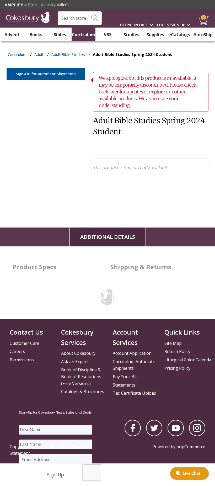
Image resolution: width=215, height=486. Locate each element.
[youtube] (176, 434)
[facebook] (133, 434)
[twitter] (154, 434)
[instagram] (197, 434)
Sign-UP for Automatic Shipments (46, 73)
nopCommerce (190, 447)
